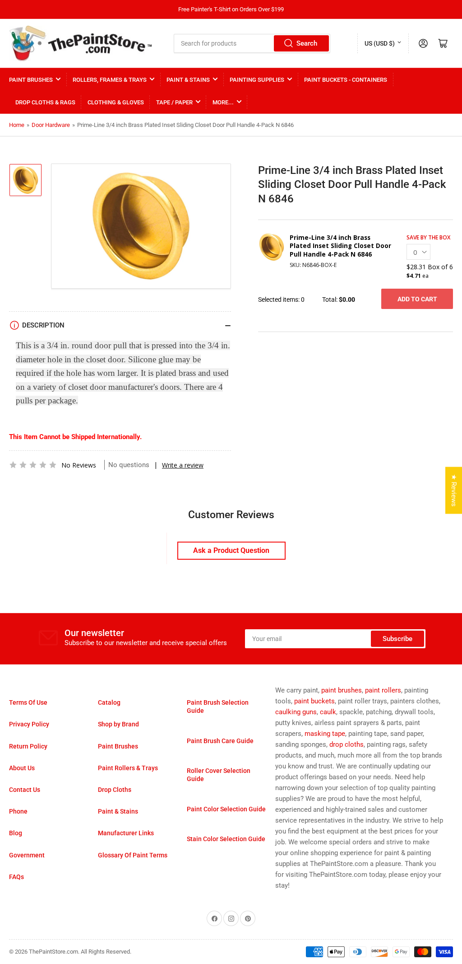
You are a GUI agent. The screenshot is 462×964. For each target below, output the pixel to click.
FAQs (16, 876)
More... (223, 102)
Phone (18, 811)
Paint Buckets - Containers (345, 79)
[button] (33, 465)
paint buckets (314, 701)
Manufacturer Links (126, 833)
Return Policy (28, 746)
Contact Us (24, 789)
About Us (22, 768)
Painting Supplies (257, 79)
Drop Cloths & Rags (45, 102)
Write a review (182, 465)
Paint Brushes (31, 79)
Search (306, 43)
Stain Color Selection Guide (226, 838)
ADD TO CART (417, 299)
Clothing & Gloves (116, 102)
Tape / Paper (174, 102)
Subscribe (397, 639)
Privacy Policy (29, 724)
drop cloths (346, 744)
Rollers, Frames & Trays (110, 79)
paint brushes (341, 690)
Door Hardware (51, 125)
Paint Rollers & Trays (128, 768)
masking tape (325, 734)
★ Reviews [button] (454, 490)
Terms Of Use (28, 702)
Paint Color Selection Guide (226, 809)
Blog (15, 833)
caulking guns (296, 712)
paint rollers (383, 690)
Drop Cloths (114, 789)
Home (16, 125)
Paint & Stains (188, 79)
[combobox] (252, 43)
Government (27, 855)
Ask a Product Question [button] (231, 550)
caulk (328, 712)
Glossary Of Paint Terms (132, 855)
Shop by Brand (118, 724)
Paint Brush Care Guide (220, 740)
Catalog (109, 702)
